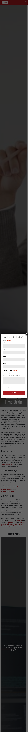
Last (4, 349)
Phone (4, 363)
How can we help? (10, 370)
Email (4, 356)
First (4, 342)
